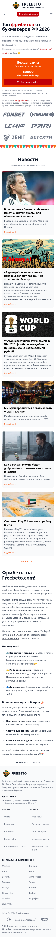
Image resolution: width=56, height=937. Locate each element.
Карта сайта (10, 839)
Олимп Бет (7, 893)
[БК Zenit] (14, 137)
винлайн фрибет (10, 638)
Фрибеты (37, 816)
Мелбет (6, 898)
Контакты (9, 831)
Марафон (34, 898)
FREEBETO (31, 4)
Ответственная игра (40, 848)
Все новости (26, 561)
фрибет (21, 750)
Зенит (32, 882)
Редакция (9, 824)
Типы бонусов (39, 831)
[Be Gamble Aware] (25, 919)
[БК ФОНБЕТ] (14, 114)
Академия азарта (40, 839)
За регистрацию (40, 824)
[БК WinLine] (42, 114)
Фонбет (6, 866)
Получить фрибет (29, 82)
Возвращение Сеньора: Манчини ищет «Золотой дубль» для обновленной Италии (26, 212)
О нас (7, 816)
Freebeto (23, 762)
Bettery (32, 887)
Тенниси (6, 882)
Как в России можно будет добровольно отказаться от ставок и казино (27, 468)
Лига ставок (35, 876)
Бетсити (6, 876)
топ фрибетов (20, 100)
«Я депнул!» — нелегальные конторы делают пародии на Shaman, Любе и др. (23, 275)
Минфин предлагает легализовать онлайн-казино (28, 409)
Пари (32, 871)
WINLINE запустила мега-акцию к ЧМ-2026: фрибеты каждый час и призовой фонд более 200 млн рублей (27, 346)
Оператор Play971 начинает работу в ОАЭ (27, 523)
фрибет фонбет (18, 634)
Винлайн (33, 866)
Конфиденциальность (13, 846)
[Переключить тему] (4, 14)
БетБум (6, 887)
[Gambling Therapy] (44, 919)
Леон (4, 871)
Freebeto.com (23, 913)
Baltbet (32, 893)
